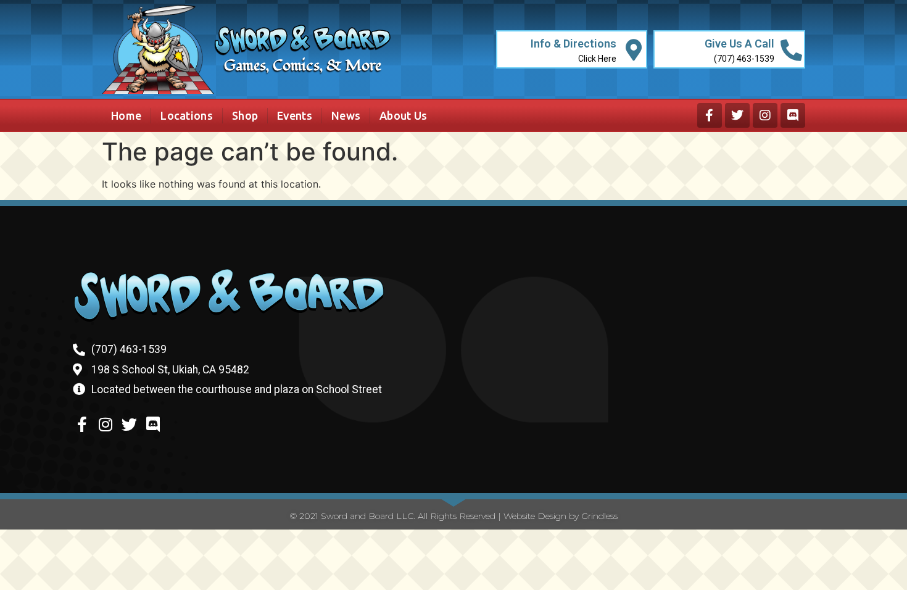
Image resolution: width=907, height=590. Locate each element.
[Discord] (793, 115)
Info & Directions (573, 43)
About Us (403, 115)
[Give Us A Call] (791, 49)
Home (126, 115)
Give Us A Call (739, 43)
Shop (245, 115)
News (345, 115)
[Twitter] (737, 115)
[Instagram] (765, 115)
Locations (186, 115)
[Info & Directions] (633, 49)
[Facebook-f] (709, 115)
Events (294, 115)
